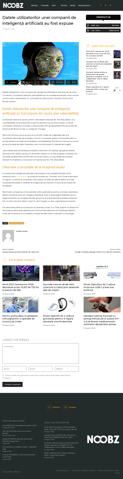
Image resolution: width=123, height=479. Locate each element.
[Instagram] (105, 5)
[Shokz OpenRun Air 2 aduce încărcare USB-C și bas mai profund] (117, 90)
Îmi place (115, 25)
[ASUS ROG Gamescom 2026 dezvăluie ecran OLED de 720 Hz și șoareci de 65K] (117, 54)
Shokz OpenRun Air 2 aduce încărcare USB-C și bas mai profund (97, 89)
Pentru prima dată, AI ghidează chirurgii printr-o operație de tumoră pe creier (20, 319)
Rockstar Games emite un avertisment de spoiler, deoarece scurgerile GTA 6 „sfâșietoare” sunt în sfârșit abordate (97, 76)
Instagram (72, 407)
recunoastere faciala (16, 223)
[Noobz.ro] (13, 5)
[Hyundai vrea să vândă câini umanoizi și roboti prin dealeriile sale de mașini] (117, 65)
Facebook (56, 407)
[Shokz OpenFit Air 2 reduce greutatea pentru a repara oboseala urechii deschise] (61, 304)
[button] (110, 5)
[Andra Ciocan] (8, 236)
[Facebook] (100, 5)
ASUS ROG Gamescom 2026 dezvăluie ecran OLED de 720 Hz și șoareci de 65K (98, 53)
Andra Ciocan (22, 231)
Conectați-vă (114, 30)
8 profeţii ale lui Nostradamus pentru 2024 (19, 425)
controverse (21, 176)
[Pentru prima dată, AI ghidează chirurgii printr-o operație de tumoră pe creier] (20, 304)
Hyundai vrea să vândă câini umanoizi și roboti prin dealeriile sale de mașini (99, 64)
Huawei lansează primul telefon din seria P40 (20, 252)
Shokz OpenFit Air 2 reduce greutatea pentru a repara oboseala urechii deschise (58, 319)
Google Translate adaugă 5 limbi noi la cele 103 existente (98, 252)
